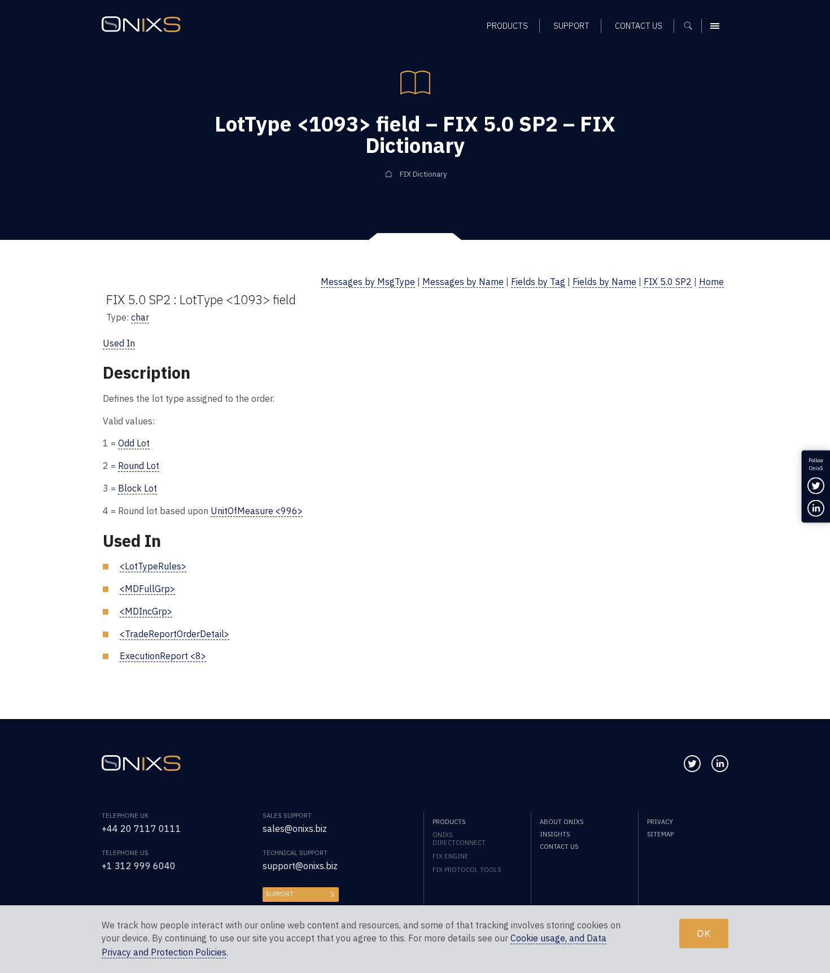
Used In (119, 343)
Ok (704, 933)
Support (279, 894)
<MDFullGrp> (147, 588)
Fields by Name (604, 281)
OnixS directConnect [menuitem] (459, 839)
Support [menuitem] (571, 25)
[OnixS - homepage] (141, 24)
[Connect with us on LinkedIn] (719, 763)
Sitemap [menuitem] (660, 834)
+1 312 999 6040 (139, 865)
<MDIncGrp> (146, 611)
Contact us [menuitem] (638, 25)
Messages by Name (463, 281)
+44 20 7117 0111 (141, 828)
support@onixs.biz (300, 865)
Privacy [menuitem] (660, 822)
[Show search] (692, 26)
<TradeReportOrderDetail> (174, 633)
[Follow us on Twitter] (692, 763)
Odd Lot (134, 443)
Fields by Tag (538, 281)
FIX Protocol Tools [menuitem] (467, 870)
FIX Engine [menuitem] (451, 856)
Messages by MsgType (368, 281)
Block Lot (137, 488)
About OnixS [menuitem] (561, 822)
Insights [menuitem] (555, 834)
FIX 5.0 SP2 (668, 281)
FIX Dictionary (423, 174)
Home (711, 281)
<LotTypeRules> (153, 566)
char (140, 317)
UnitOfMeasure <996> (257, 510)
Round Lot (138, 465)
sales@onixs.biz (295, 828)
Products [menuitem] (507, 25)
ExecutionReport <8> (163, 655)
